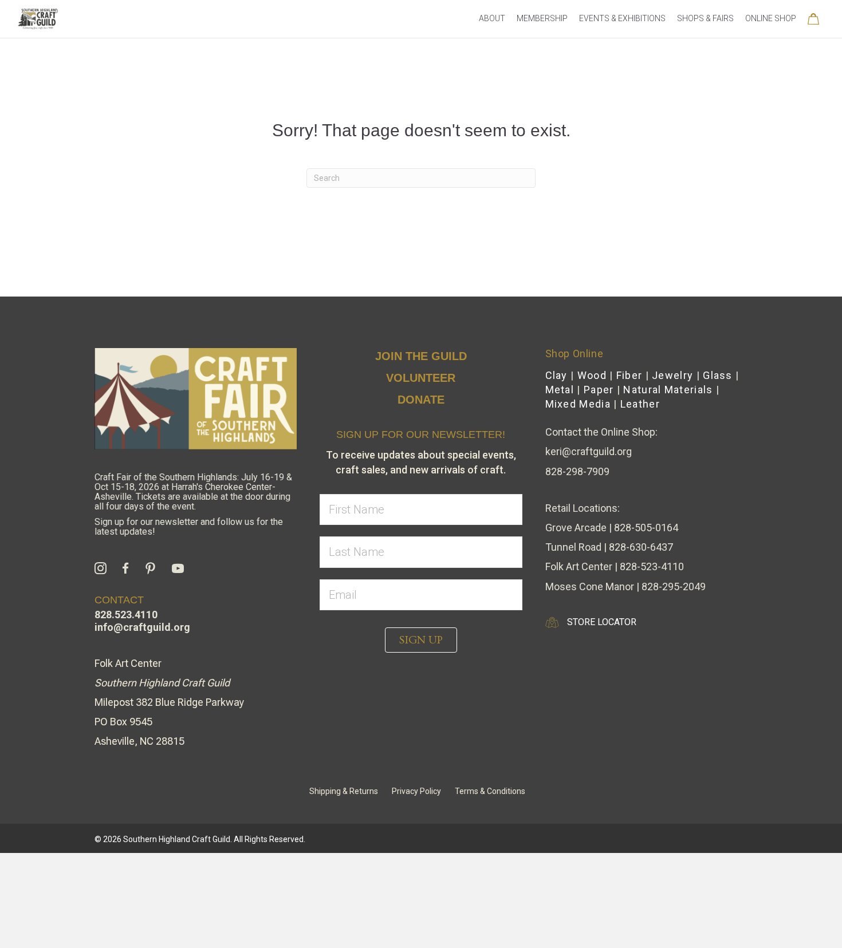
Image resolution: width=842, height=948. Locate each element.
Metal (560, 390)
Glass (718, 375)
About (492, 18)
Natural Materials (668, 390)
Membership (542, 18)
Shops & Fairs (705, 18)
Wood (592, 375)
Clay (556, 375)
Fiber (629, 375)
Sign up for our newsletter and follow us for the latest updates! (189, 526)
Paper (599, 390)
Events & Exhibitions (622, 18)
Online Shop (770, 18)
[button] (421, 640)
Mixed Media (578, 404)
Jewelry (672, 375)
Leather (640, 404)
